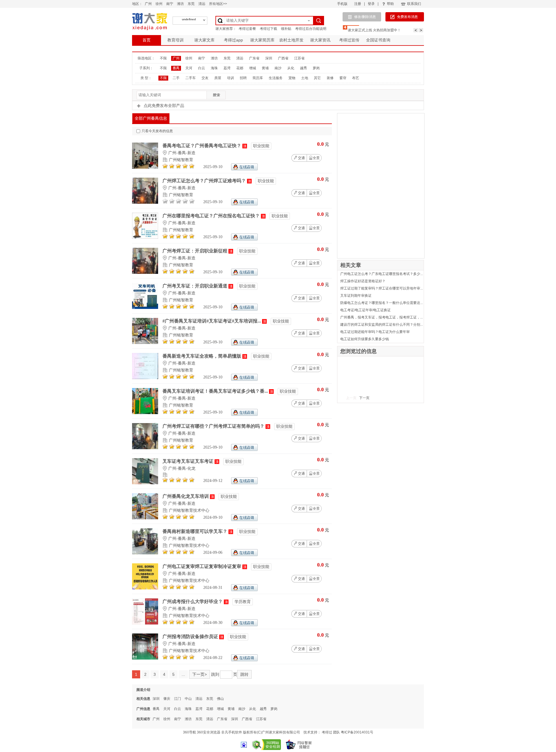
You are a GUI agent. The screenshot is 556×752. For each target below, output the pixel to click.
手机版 (342, 4)
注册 (357, 4)
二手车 (190, 78)
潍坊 (180, 4)
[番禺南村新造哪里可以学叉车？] (145, 553)
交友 (205, 78)
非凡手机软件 (231, 732)
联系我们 (414, 4)
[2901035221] (244, 520)
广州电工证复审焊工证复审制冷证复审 (202, 566)
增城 (252, 68)
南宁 (169, 4)
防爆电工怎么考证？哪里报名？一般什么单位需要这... (381, 303)
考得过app (233, 40)
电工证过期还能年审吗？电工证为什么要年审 (375, 332)
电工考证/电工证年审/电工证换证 (365, 310)
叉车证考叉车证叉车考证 (188, 461)
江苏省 (299, 58)
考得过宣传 (349, 40)
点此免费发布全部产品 (164, 105)
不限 (163, 58)
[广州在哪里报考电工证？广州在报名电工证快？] (145, 237)
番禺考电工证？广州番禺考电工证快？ (202, 145)
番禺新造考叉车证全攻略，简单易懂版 (202, 356)
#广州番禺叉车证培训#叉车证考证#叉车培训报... (212, 320)
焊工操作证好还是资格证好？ (362, 281)
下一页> (199, 674)
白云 (201, 68)
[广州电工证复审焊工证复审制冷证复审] (145, 588)
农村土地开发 (291, 40)
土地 (304, 78)
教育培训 (175, 40)
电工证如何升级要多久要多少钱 (364, 339)
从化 (290, 68)
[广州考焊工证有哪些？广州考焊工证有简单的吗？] (145, 448)
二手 (176, 78)
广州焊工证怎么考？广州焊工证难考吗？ (204, 180)
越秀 (303, 68)
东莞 (191, 4)
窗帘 (342, 78)
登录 (371, 4)
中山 (188, 699)
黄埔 (265, 68)
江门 (177, 699)
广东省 (254, 58)
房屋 (217, 78)
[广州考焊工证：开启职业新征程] (145, 272)
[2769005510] (244, 483)
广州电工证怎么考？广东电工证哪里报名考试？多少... (381, 274)
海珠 (214, 68)
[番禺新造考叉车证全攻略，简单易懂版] (145, 378)
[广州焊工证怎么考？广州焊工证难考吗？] (145, 202)
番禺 (176, 68)
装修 (330, 78)
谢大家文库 (204, 40)
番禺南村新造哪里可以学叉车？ (195, 531)
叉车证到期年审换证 (356, 296)
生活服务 (276, 78)
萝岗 (316, 68)
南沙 (278, 68)
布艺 (355, 78)
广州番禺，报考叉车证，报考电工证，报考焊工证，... (381, 317)
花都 (239, 68)
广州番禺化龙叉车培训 (186, 496)
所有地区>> (218, 4)
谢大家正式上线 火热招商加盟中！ (374, 30)
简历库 (258, 78)
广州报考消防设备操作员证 (190, 636)
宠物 (291, 78)
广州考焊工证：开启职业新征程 (195, 250)
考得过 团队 (331, 732)
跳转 (244, 674)
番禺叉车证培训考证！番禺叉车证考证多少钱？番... (215, 391)
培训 (230, 78)
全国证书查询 (378, 40)
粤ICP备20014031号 (357, 732)
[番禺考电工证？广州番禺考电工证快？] (145, 167)
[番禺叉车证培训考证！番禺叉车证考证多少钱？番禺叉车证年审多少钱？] (145, 413)
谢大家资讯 (320, 40)
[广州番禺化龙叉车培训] (145, 518)
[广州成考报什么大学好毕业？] (145, 623)
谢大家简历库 (262, 40)
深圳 (268, 58)
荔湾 (227, 68)
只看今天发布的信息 (157, 131)
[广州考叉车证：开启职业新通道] (145, 307)
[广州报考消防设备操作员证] (145, 658)
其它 (317, 78)
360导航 (189, 732)
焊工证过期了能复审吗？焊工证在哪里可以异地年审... (381, 288)
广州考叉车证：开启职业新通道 (195, 285)
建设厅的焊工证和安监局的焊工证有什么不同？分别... (381, 325)
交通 (301, 158)
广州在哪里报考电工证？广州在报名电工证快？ (211, 215)
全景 (316, 158)
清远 (201, 4)
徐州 (159, 4)
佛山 (220, 699)
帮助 (390, 4)
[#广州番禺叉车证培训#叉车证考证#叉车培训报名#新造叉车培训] (145, 343)
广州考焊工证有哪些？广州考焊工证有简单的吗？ (214, 426)
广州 (148, 4)
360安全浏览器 (208, 732)
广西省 (283, 58)
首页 (146, 40)
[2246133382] (244, 169)
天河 (188, 68)
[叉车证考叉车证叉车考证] (145, 483)
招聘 (243, 78)
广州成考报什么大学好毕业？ (193, 601)
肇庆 (166, 699)
